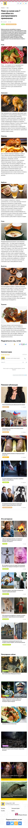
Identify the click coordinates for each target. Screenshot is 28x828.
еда (7, 7)
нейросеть (6, 695)
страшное (6, 482)
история (5, 619)
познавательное (11, 24)
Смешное (5, 457)
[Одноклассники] (14, 344)
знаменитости (7, 507)
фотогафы (6, 594)
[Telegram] (26, 344)
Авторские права (15, 808)
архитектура (6, 644)
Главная (3, 7)
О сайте (3, 810)
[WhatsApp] (24, 344)
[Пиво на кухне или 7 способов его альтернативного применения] (14, 55)
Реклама (3, 808)
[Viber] (22, 344)
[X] (20, 344)
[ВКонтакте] (5, 344)
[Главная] (5, 3)
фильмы (5, 670)
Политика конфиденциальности (12, 804)
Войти (13, 810)
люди (4, 543)
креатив (5, 745)
